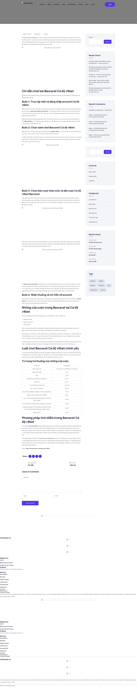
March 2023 (92, 172)
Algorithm (92, 281)
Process (103, 290)
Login (110, 4)
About (49, 4)
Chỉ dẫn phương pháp (95, 249)
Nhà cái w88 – (93, 261)
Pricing (80, 4)
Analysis (101, 281)
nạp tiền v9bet (55, 131)
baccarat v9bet (33, 426)
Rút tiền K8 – (92, 255)
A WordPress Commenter (96, 110)
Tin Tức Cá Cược (93, 217)
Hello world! (108, 110)
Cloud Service (93, 199)
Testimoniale (5, 592)
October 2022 (93, 176)
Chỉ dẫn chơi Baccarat (95, 242)
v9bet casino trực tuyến (30, 284)
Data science (93, 290)
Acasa (93, 4)
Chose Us (42, 4)
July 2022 (91, 181)
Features (56, 4)
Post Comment (30, 503)
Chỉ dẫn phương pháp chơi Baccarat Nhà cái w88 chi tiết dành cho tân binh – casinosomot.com (100, 69)
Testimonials (72, 4)
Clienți (2, 589)
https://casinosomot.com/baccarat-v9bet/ (38, 448)
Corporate (101, 285)
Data (109, 285)
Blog (86, 4)
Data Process (92, 208)
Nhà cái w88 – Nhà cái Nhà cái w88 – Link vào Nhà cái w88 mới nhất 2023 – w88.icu (99, 82)
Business (92, 285)
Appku (90, 115)
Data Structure (93, 213)
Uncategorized (93, 222)
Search (91, 37)
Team (63, 4)
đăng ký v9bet (28, 121)
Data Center (92, 204)
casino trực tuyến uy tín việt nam (39, 111)
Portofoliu (3, 591)
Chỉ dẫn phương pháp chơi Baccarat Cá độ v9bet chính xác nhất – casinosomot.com (100, 90)
